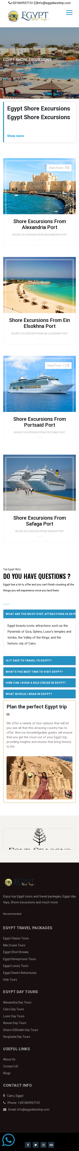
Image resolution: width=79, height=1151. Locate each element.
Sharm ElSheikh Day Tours (20, 1030)
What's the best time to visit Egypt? (34, 671)
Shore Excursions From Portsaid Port (39, 422)
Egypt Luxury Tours (15, 965)
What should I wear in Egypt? (29, 694)
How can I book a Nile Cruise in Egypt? (36, 682)
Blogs (7, 1073)
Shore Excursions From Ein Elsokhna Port (39, 323)
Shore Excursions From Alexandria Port (39, 224)
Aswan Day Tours (14, 1023)
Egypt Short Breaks (16, 952)
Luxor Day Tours (13, 1016)
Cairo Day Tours (13, 1009)
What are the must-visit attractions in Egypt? (41, 614)
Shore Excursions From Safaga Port (39, 521)
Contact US (10, 1066)
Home (6, 66)
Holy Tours (10, 979)
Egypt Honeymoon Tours (19, 959)
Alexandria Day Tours (17, 1002)
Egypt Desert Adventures (19, 972)
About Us (9, 1059)
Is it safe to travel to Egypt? (29, 660)
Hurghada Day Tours (16, 1036)
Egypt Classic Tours (16, 938)
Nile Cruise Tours (14, 945)
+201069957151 (22, 3)
